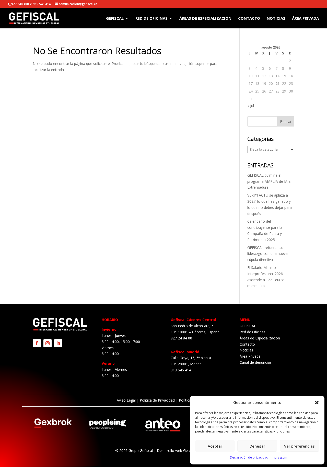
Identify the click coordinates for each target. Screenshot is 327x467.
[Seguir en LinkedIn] (58, 343)
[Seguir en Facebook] (37, 343)
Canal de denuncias (256, 362)
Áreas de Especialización (205, 18)
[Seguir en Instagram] (47, 343)
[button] (316, 402)
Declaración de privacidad (249, 457)
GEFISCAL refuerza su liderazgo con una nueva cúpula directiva (267, 253)
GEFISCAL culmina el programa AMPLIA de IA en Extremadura (270, 181)
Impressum (279, 457)
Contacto (249, 18)
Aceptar (215, 446)
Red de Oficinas (151, 18)
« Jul (250, 105)
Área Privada (305, 18)
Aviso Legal (126, 400)
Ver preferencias (299, 446)
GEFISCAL (115, 18)
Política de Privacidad (157, 400)
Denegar (257, 446)
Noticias (276, 18)
